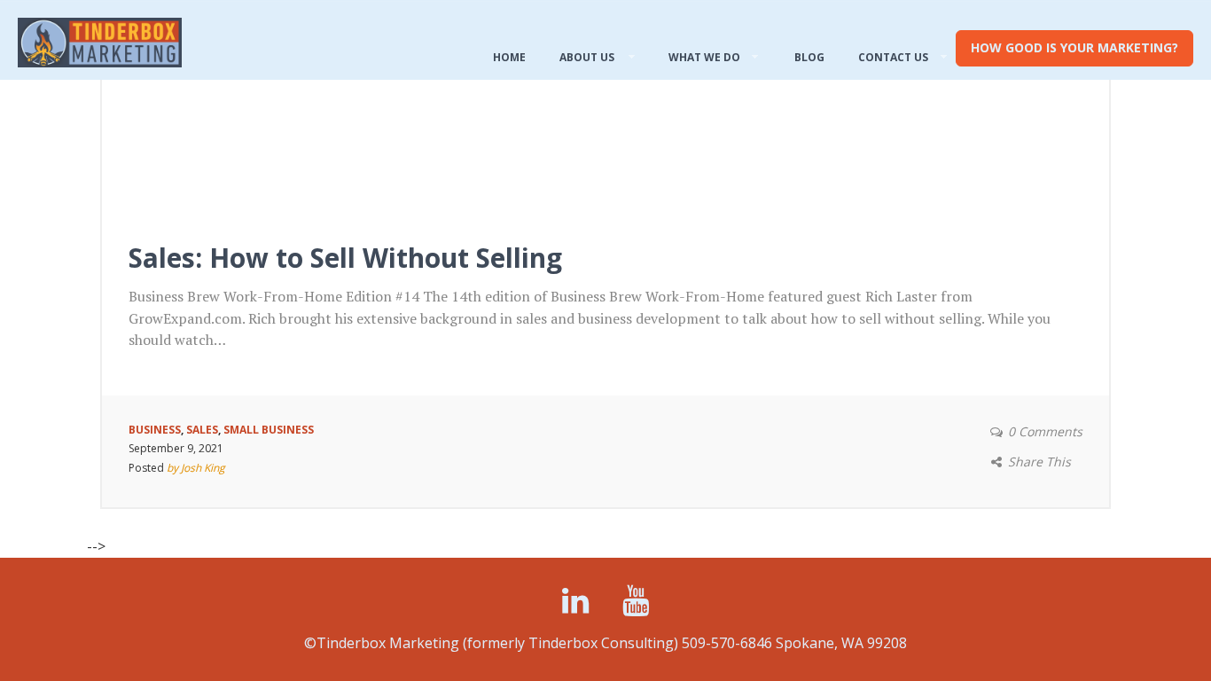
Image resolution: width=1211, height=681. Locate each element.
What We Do (704, 57)
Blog (809, 57)
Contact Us (893, 57)
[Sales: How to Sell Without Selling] (605, 120)
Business (155, 429)
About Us (586, 57)
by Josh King (196, 467)
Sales (202, 429)
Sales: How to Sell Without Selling (345, 257)
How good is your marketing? (1074, 47)
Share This (1039, 461)
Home (509, 57)
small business (268, 429)
